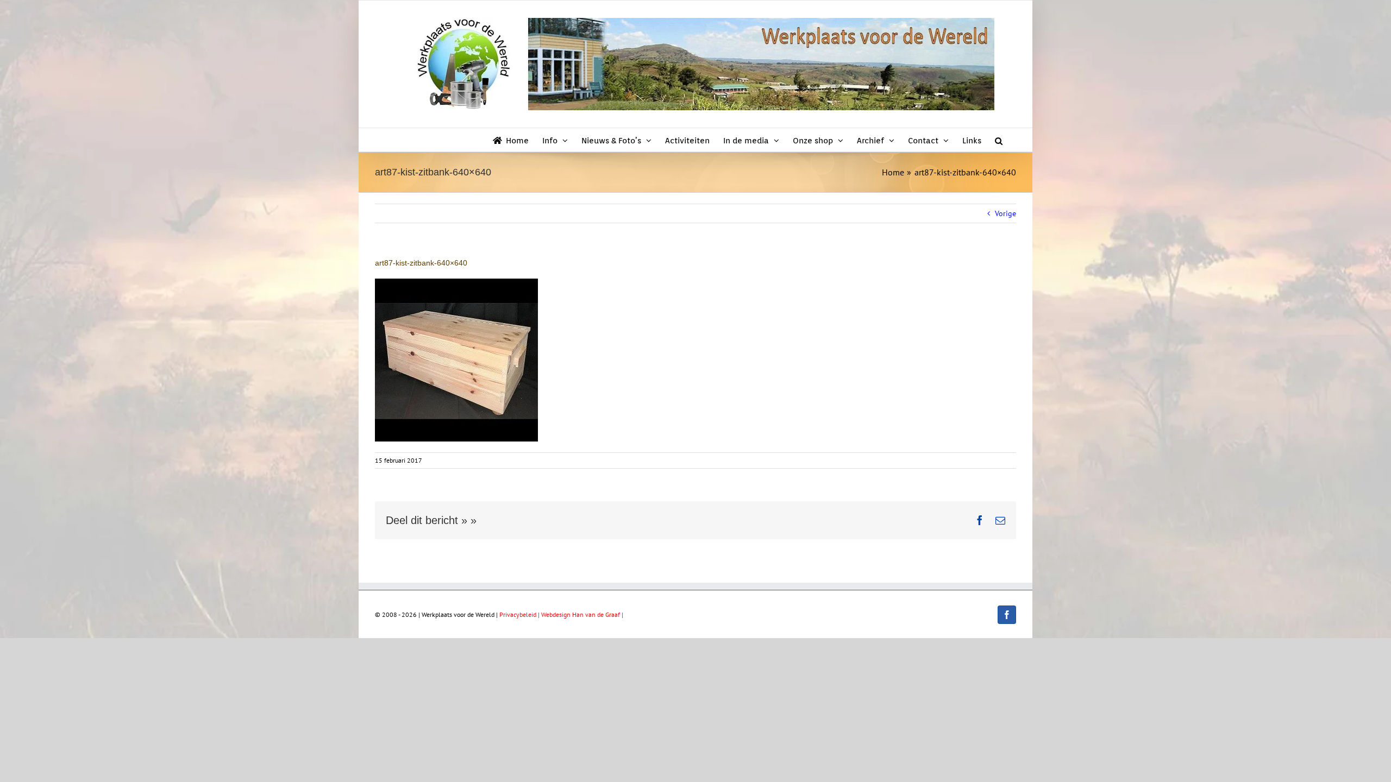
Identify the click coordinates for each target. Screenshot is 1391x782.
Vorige (1005, 213)
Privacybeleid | (520, 614)
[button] (998, 140)
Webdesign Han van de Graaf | (582, 614)
